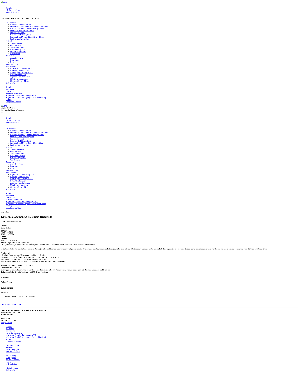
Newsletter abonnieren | (14, 93)
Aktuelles (9, 347)
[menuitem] (152, 6)
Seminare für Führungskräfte (20, 35)
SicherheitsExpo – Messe (19, 81)
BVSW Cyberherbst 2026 (19, 70)
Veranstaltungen (11, 66)
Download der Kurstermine (11, 304)
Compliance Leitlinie (13, 102)
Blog (12, 62)
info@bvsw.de (6, 323)
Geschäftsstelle (15, 45)
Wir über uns (15, 54)
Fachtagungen (11, 358)
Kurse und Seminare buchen (20, 24)
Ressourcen (10, 56)
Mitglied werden (12, 64)
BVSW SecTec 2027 (18, 75)
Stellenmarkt (10, 83)
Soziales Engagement (18, 52)
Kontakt (9, 8)
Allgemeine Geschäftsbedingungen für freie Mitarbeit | (26, 98)
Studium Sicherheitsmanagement (22, 31)
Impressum (10, 89)
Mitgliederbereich (12, 12)
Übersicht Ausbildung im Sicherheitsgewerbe (27, 29)
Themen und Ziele (17, 43)
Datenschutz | (11, 91)
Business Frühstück (13, 360)
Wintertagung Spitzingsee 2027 (21, 73)
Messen (8, 362)
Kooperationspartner (17, 50)
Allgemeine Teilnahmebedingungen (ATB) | (22, 95)
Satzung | (9, 100)
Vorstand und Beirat (17, 47)
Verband (9, 41)
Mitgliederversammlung (19, 79)
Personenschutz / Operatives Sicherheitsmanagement (29, 26)
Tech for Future (11, 364)
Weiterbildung (11, 22)
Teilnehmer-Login (13, 10)
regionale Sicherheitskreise (20, 77)
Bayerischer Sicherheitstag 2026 (22, 68)
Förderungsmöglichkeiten (19, 39)
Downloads (14, 60)
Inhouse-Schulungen (17, 33)
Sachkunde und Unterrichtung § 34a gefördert (27, 37)
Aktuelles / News (16, 58)
